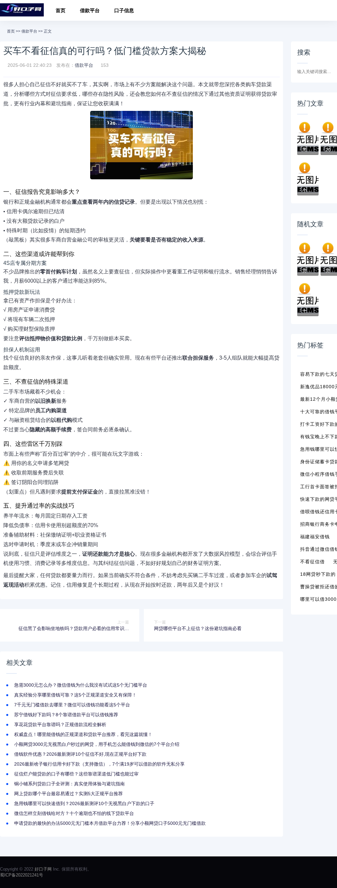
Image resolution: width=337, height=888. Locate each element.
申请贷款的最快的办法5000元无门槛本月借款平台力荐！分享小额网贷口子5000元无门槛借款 (110, 823)
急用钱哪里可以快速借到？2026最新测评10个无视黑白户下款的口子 (84, 803)
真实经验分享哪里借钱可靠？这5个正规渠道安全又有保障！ (75, 695)
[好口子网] (22, 10)
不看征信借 (312, 561)
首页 (60, 10)
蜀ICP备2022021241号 (21, 875)
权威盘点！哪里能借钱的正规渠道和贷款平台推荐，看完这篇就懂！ (83, 734)
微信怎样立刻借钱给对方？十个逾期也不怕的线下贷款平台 (74, 813)
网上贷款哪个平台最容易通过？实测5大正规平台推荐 (68, 793)
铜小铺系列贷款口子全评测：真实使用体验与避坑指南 (69, 783)
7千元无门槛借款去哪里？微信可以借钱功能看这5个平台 (72, 704)
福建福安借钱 (315, 536)
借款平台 (90, 10)
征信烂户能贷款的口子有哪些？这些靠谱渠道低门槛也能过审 (76, 773)
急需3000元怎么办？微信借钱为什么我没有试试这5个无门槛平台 (80, 685)
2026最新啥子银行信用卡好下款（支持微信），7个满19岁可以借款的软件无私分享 (99, 764)
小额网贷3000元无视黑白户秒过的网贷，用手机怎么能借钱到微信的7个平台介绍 (96, 744)
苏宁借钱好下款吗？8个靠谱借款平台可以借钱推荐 (66, 714)
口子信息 (124, 10)
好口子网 (43, 869)
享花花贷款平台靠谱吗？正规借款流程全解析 (60, 724)
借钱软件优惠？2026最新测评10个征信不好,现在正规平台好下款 (80, 754)
